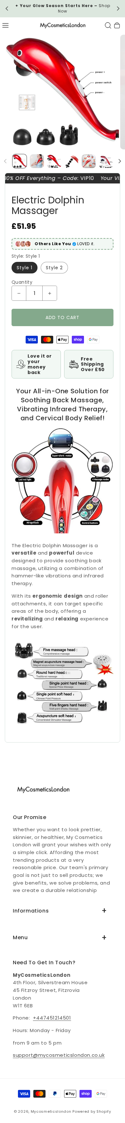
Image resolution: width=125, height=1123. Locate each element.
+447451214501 (52, 1017)
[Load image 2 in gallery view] (37, 161)
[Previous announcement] (7, 8)
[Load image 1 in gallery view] (20, 161)
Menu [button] (20, 937)
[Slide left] (5, 161)
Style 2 (54, 267)
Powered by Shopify (91, 1111)
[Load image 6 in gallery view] (106, 161)
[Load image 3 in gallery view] (54, 161)
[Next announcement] (118, 8)
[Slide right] (119, 161)
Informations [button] (31, 910)
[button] (5, 25)
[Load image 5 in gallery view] (89, 161)
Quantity (22, 282)
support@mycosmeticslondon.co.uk (59, 1055)
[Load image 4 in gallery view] (71, 161)
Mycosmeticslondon (51, 1111)
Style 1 (24, 267)
